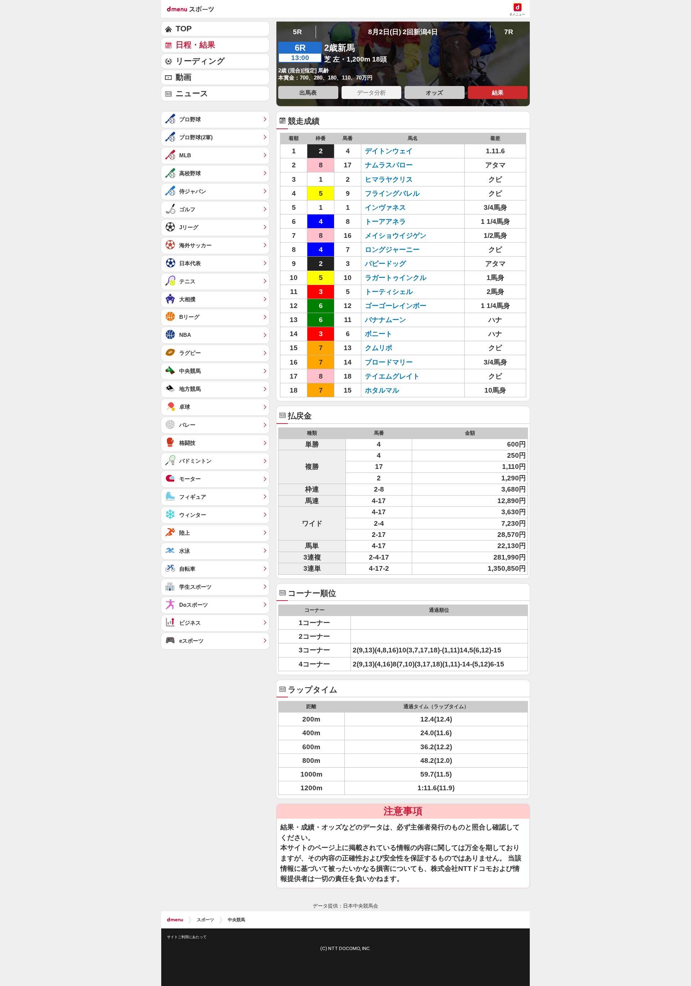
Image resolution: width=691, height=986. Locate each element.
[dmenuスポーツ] (193, 8)
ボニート (378, 334)
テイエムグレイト (392, 376)
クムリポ (378, 348)
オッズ (434, 92)
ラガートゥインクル (395, 277)
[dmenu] (175, 919)
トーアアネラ (385, 221)
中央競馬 (236, 919)
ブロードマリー (389, 362)
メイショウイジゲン (395, 235)
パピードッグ (385, 263)
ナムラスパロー (389, 165)
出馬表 (308, 92)
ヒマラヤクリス (389, 179)
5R (297, 32)
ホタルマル (382, 390)
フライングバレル (392, 193)
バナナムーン (385, 320)
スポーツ (205, 919)
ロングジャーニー (392, 249)
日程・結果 (195, 44)
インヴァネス (385, 207)
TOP (184, 28)
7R (508, 32)
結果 (497, 92)
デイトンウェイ (389, 151)
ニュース (192, 93)
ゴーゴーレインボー (395, 305)
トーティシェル (389, 291)
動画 (183, 77)
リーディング (200, 60)
